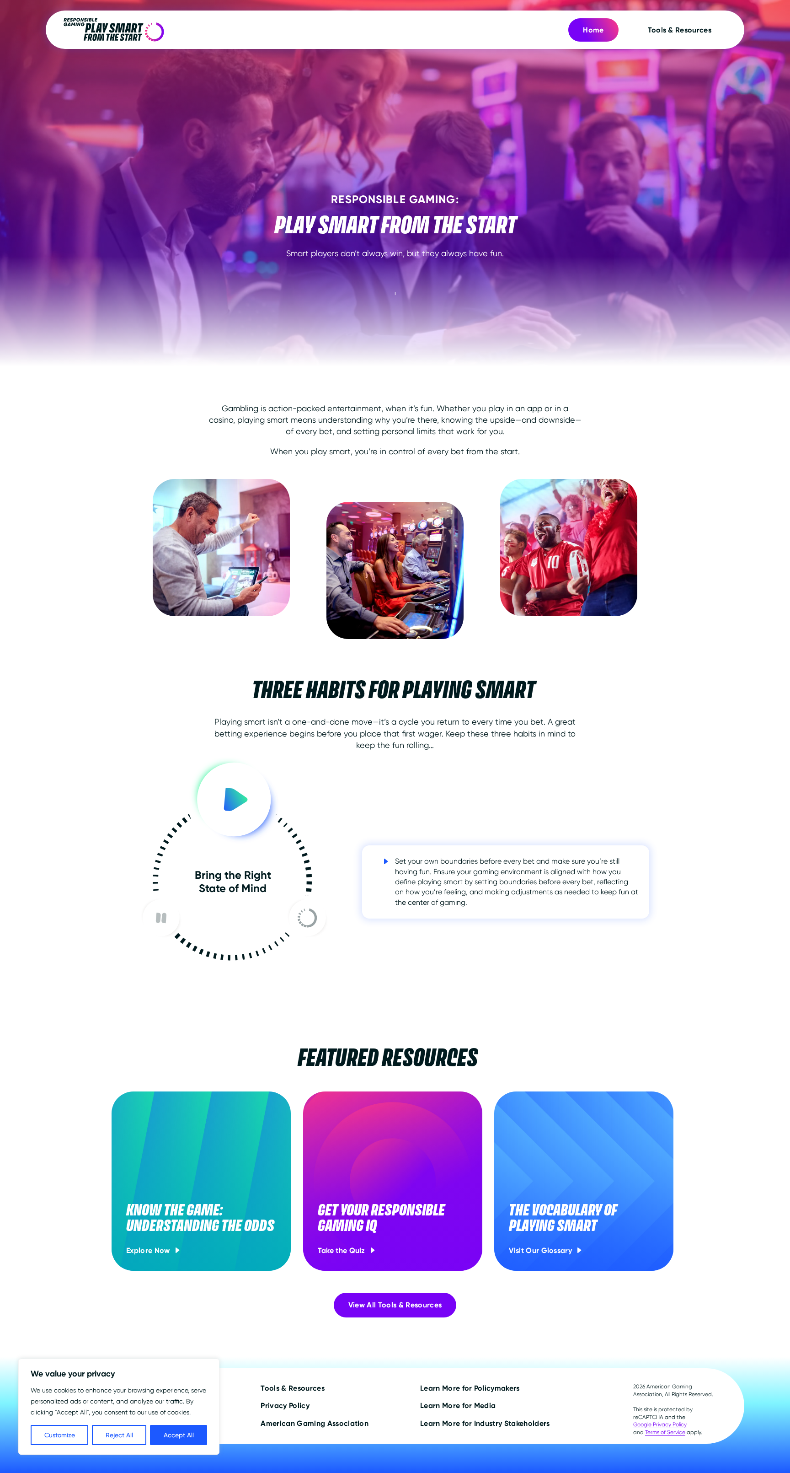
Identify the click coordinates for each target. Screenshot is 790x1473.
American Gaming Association (314, 1423)
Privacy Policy (285, 1405)
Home (593, 30)
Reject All (119, 1435)
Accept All (179, 1435)
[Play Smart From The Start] (114, 30)
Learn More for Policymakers (470, 1388)
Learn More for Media (458, 1405)
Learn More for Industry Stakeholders (485, 1423)
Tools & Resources (679, 30)
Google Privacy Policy (660, 1424)
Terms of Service (665, 1432)
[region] (118, 1407)
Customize (59, 1435)
